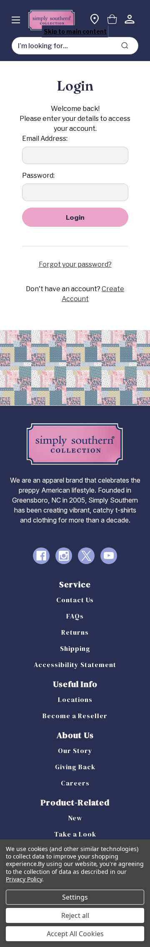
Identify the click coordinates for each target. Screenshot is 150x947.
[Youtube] (108, 555)
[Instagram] (63, 555)
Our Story (75, 750)
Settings (75, 897)
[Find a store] (94, 20)
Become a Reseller (75, 715)
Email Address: (45, 138)
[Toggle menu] (15, 19)
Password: (38, 175)
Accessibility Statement (75, 664)
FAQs (75, 616)
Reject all (75, 915)
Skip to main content (75, 31)
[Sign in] (129, 20)
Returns (75, 632)
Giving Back (75, 766)
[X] (86, 555)
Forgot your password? (75, 264)
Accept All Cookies (75, 933)
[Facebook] (41, 555)
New (75, 817)
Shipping (75, 648)
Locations (75, 699)
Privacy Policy (24, 879)
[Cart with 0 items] (112, 20)
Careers (75, 783)
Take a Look (75, 834)
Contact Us (75, 599)
